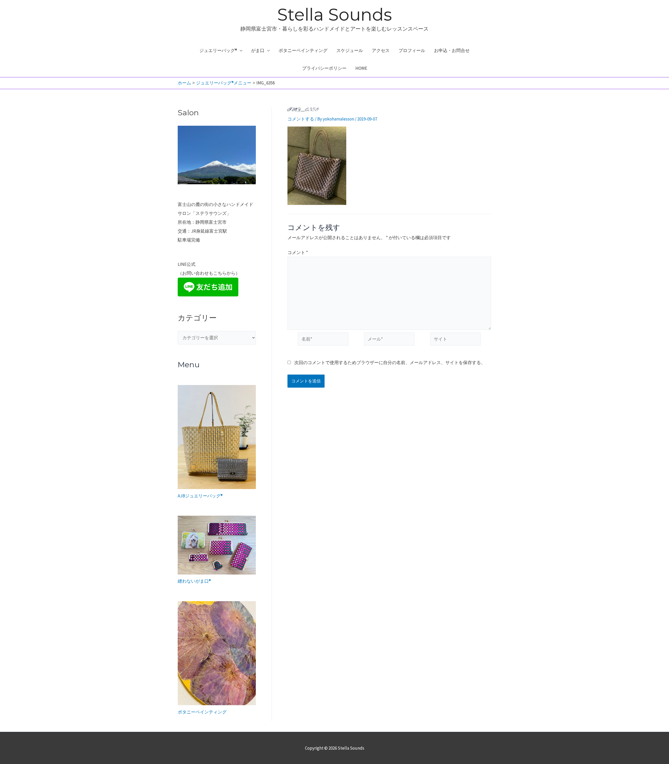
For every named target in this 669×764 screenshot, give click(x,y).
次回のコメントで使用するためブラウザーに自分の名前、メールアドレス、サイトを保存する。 (389, 362)
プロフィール (412, 50)
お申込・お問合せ (452, 50)
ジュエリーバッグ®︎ (218, 50)
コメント (297, 252)
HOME (361, 68)
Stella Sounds (334, 14)
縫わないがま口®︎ (194, 581)
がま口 (257, 50)
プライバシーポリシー (324, 68)
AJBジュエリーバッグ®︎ (200, 496)
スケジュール (349, 50)
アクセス (381, 50)
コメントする (300, 119)
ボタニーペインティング (303, 50)
